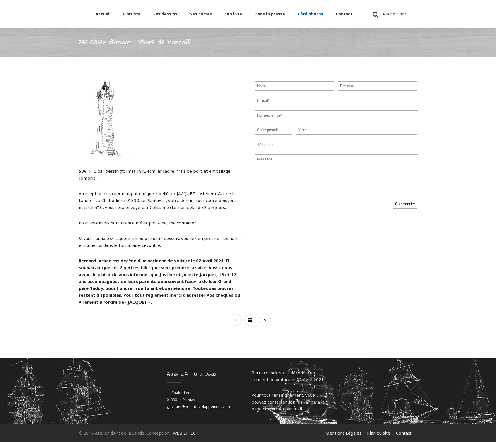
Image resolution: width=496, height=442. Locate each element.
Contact (344, 14)
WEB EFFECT (185, 433)
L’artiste (132, 14)
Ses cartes (201, 14)
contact (270, 409)
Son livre (233, 14)
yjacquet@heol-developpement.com (198, 406)
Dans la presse (270, 14)
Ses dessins (165, 14)
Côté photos (310, 14)
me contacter (182, 223)
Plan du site (378, 433)
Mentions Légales (343, 433)
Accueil (103, 14)
